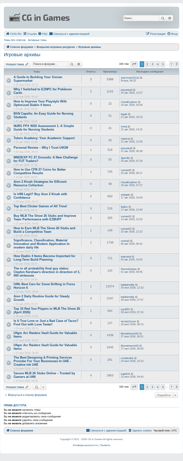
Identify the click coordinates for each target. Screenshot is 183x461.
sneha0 (125, 240)
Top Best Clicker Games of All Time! (40, 206)
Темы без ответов (14, 40)
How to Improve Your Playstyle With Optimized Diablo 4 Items (40, 103)
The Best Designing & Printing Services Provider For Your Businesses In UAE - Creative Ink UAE (43, 361)
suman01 (126, 170)
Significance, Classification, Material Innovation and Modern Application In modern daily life (42, 243)
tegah (124, 114)
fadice (124, 206)
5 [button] (163, 64)
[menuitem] (13, 34)
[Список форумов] (62, 17)
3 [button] (152, 64)
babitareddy (127, 284)
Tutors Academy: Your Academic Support (44, 138)
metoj (124, 126)
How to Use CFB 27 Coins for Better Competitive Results (40, 171)
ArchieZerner (128, 321)
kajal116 (125, 373)
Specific (125, 158)
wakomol (126, 256)
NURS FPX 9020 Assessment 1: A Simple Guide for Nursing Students (44, 127)
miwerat (125, 138)
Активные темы (37, 40)
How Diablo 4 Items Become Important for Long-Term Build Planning (44, 257)
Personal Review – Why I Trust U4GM (41, 147)
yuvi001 (125, 309)
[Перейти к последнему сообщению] (141, 77)
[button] (134, 64)
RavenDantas (129, 269)
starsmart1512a (130, 77)
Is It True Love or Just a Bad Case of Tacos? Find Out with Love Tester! (46, 322)
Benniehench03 (130, 333)
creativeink (127, 358)
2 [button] (147, 64)
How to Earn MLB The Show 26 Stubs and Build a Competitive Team (44, 229)
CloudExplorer (129, 102)
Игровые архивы (22, 54)
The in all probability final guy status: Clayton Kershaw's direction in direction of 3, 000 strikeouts (47, 272)
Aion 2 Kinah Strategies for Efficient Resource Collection (40, 183)
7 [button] (171, 64)
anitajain (125, 194)
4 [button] (157, 64)
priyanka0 (126, 89)
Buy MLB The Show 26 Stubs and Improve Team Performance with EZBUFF (45, 217)
